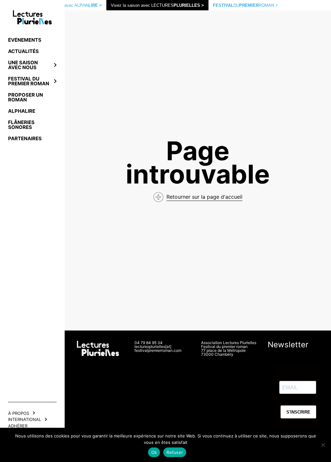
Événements (24, 39)
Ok (154, 452)
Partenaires (25, 138)
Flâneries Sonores (21, 125)
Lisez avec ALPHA (77, 5)
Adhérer (17, 425)
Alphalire (21, 111)
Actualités (23, 51)
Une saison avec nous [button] (23, 65)
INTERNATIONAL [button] (24, 419)
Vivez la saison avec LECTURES (157, 5)
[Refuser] (323, 445)
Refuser (174, 452)
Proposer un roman (25, 97)
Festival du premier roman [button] (28, 81)
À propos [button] (18, 413)
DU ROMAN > (245, 5)
